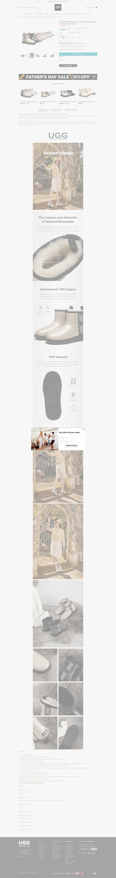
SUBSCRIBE (71, 446)
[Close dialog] (83, 429)
